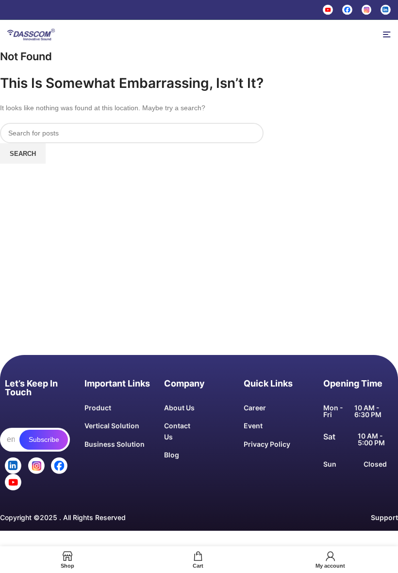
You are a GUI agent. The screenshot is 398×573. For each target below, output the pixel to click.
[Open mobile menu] (387, 34)
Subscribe (44, 439)
